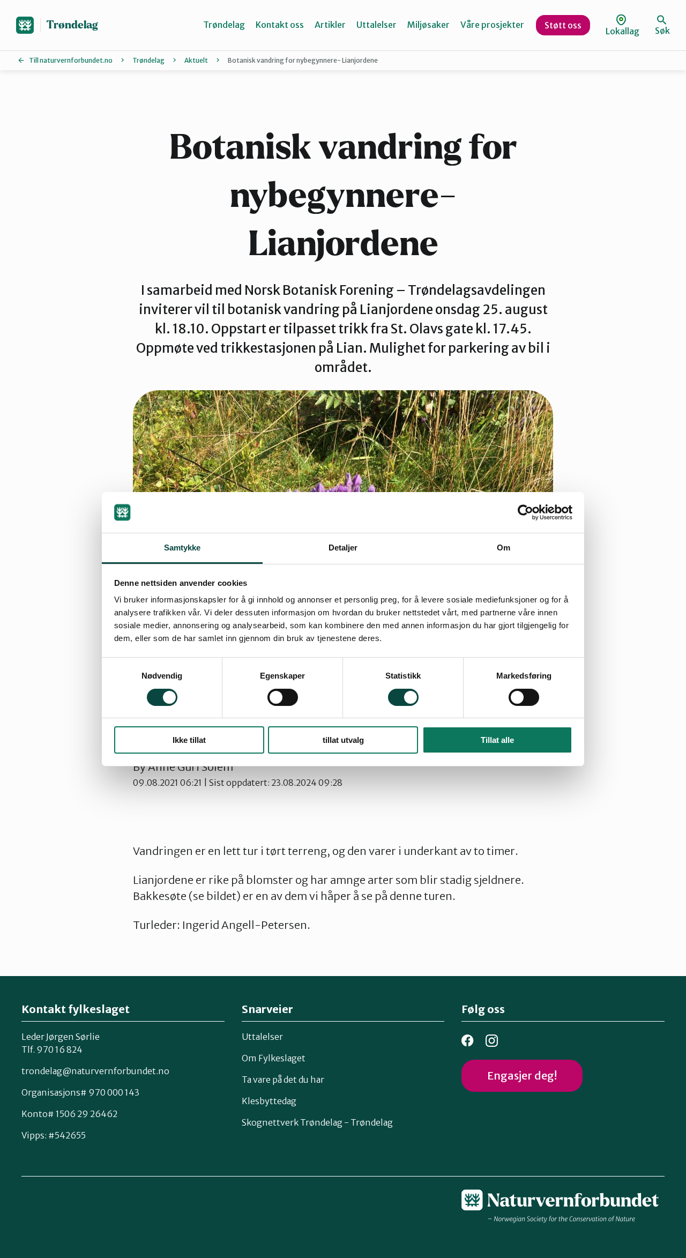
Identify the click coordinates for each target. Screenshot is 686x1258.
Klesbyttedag (269, 1101)
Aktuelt (196, 60)
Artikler (330, 24)
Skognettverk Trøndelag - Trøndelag (317, 1122)
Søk (662, 30)
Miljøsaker (428, 24)
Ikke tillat (189, 740)
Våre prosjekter (492, 24)
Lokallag (622, 31)
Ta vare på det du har (283, 1079)
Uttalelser (376, 24)
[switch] (282, 697)
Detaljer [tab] (343, 547)
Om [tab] (503, 547)
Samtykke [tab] (182, 547)
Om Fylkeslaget (273, 1058)
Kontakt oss (280, 24)
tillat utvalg (343, 740)
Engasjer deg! (522, 1075)
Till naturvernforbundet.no (71, 60)
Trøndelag (72, 25)
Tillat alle (497, 740)
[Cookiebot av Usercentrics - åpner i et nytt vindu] (525, 512)
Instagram (492, 1040)
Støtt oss (563, 25)
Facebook (467, 1040)
